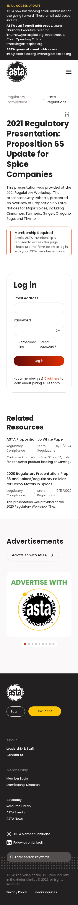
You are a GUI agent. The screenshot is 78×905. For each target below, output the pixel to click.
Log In (15, 711)
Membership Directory (23, 785)
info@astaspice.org (21, 54)
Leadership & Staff (20, 748)
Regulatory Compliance (16, 99)
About (11, 740)
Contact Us (15, 755)
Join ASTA (44, 711)
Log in (39, 361)
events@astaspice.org (54, 54)
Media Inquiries (46, 892)
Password (22, 320)
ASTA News (14, 818)
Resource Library (18, 806)
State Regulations (56, 99)
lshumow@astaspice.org (25, 35)
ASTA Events (15, 812)
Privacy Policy (16, 892)
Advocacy (14, 800)
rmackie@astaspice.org (24, 44)
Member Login (17, 778)
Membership (17, 770)
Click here (51, 378)
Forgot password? (48, 344)
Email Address (26, 298)
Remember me (27, 344)
